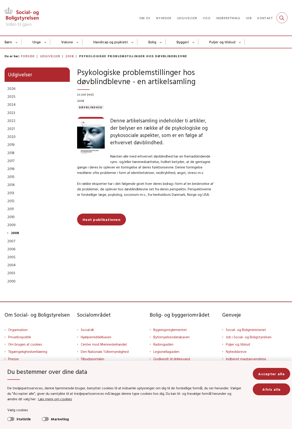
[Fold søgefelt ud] (281, 17)
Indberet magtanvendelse (246, 359)
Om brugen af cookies (25, 344)
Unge (36, 42)
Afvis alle (271, 389)
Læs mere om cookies (55, 399)
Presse (13, 359)
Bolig (152, 42)
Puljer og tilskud (222, 42)
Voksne (67, 42)
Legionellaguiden (166, 351)
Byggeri (183, 42)
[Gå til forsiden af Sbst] (22, 17)
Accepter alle (271, 374)
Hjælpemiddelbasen (96, 337)
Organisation (18, 329)
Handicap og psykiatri (110, 42)
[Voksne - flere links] (77, 42)
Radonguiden (163, 344)
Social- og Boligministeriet (246, 329)
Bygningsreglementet (170, 329)
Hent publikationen (101, 219)
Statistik (23, 419)
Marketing (60, 419)
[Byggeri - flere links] (193, 42)
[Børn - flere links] (16, 42)
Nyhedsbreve (236, 351)
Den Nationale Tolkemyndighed (105, 351)
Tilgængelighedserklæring (27, 351)
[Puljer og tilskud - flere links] (240, 42)
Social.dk (87, 329)
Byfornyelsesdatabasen (171, 337)
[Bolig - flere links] (161, 42)
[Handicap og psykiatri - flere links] (132, 42)
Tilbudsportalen (92, 359)
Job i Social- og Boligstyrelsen (248, 337)
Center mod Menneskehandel (104, 344)
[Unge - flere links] (45, 42)
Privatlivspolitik (19, 337)
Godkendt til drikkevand (171, 359)
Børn (8, 42)
